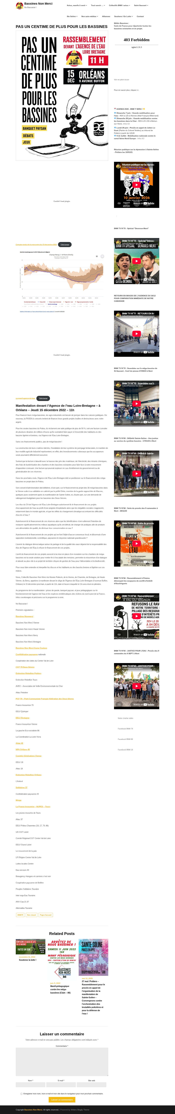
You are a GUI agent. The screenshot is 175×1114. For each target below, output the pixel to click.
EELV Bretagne (22, 718)
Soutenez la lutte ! (27, 960)
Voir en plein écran (121, 80)
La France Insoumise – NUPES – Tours (33, 807)
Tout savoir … (97, 5)
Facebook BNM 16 (125, 750)
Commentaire (62, 1046)
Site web (91, 1081)
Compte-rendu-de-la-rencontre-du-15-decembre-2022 (36, 245)
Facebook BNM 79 (125, 729)
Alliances (106, 16)
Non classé (31, 915)
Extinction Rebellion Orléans (28, 775)
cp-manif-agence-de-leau (25, 398)
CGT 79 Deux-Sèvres (25, 667)
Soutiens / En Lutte (122, 16)
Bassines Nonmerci (24, 616)
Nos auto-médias (88, 16)
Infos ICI (126, 124)
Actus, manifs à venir (76, 5)
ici (137, 90)
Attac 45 (19, 743)
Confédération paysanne (27, 654)
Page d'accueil (46, 915)
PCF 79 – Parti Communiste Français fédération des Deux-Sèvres (45, 699)
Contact (140, 16)
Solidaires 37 (21, 787)
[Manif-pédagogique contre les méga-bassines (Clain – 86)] (62, 959)
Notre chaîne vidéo (125, 718)
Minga (18, 800)
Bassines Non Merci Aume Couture (31, 648)
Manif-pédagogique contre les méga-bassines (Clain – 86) (60, 989)
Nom (30, 1081)
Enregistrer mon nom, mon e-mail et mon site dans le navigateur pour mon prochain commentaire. (63, 1094)
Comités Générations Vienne (28, 756)
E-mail (61, 1081)
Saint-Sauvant (140, 5)
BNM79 (20, 915)
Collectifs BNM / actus (118, 5)
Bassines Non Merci (38, 3)
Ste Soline (71, 16)
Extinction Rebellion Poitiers (28, 673)
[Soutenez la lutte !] (30, 946)
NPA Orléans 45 (23, 749)
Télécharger (64, 245)
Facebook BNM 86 (125, 739)
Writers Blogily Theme (80, 1110)
